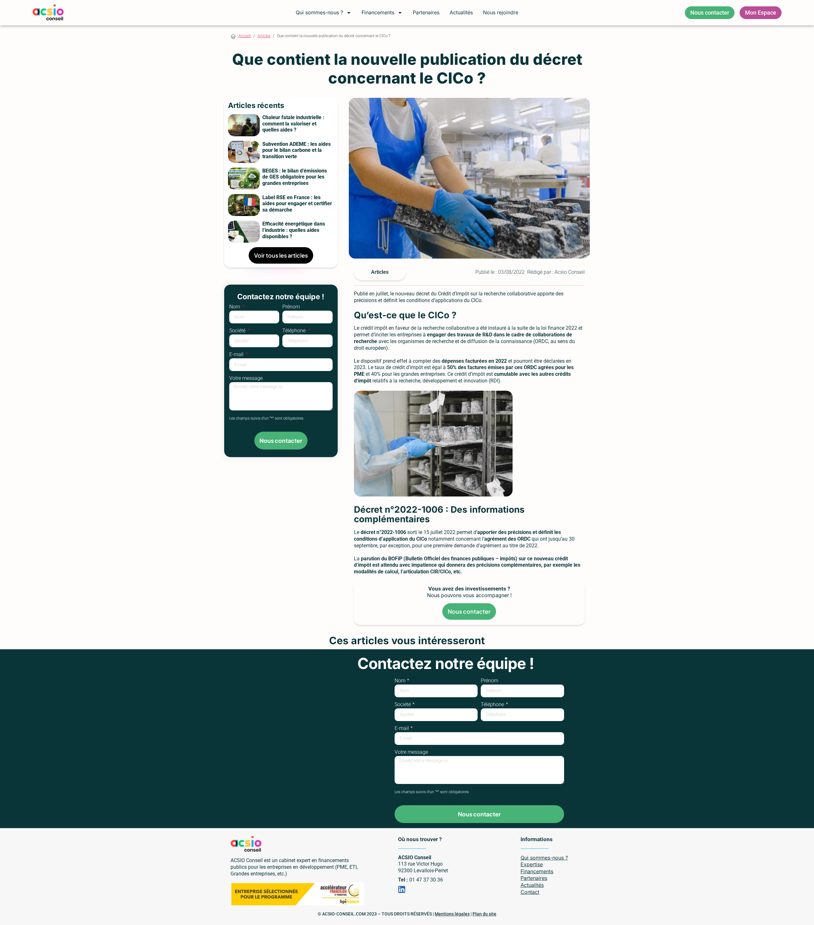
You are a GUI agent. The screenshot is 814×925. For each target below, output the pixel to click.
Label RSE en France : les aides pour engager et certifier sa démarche (297, 203)
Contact (530, 892)
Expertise (532, 864)
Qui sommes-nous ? (319, 12)
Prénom (291, 307)
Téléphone (294, 331)
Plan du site (484, 913)
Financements (378, 12)
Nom (235, 307)
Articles (264, 36)
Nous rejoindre (500, 12)
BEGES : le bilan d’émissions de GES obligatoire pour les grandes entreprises (294, 177)
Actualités (461, 12)
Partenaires (426, 12)
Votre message (246, 378)
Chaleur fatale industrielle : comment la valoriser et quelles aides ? (293, 123)
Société (238, 331)
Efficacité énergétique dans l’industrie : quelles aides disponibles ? (293, 230)
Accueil (244, 36)
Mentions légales (452, 913)
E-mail (237, 354)
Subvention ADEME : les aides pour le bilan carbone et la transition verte (296, 150)
